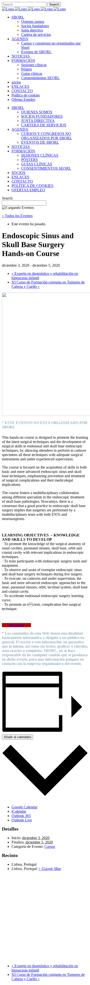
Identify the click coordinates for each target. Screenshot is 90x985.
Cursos (49, 846)
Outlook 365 (21, 816)
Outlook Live (22, 820)
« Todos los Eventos (17, 216)
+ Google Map (49, 869)
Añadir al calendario (17, 737)
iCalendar (19, 811)
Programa (16, 625)
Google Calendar (24, 807)
